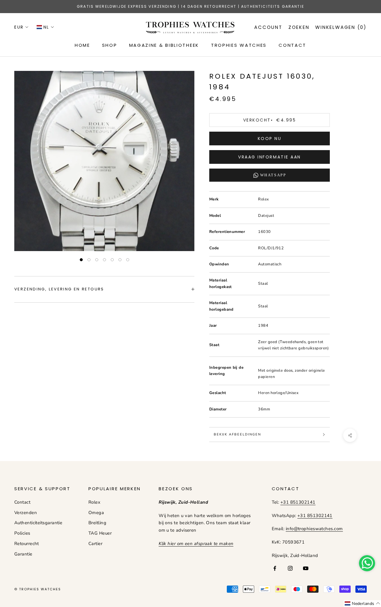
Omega (96, 513)
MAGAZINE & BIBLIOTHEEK (164, 45)
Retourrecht (26, 544)
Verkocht (269, 120)
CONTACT (292, 45)
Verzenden (25, 513)
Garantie (23, 554)
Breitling (97, 523)
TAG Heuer (100, 533)
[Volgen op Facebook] (275, 568)
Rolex (94, 502)
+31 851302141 (298, 502)
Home (82, 45)
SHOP (109, 45)
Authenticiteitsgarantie (38, 523)
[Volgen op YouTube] (306, 568)
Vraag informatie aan (269, 157)
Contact (22, 502)
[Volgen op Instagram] (290, 568)
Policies (22, 533)
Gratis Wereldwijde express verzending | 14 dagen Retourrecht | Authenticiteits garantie (190, 6)
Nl (46, 27)
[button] (362, 603)
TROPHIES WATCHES (239, 45)
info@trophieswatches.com (314, 529)
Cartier (95, 544)
